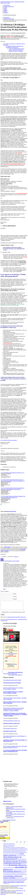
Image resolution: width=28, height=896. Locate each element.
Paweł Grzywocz (12, 511)
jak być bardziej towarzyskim (21, 855)
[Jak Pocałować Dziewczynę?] (10, 728)
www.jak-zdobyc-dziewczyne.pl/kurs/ (9, 440)
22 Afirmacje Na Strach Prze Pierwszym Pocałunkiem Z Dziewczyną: (14, 47)
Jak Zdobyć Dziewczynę (8, 6)
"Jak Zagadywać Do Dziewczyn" (15, 672)
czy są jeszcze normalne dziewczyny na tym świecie (15, 848)
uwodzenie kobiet (6, 883)
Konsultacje (5, 12)
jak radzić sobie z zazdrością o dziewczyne (19, 860)
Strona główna (6, 17)
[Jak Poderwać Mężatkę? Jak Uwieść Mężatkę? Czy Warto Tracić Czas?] (15, 737)
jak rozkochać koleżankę (10, 861)
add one (16, 556)
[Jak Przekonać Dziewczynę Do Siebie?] (12, 680)
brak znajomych (5, 843)
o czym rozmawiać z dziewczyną (15, 875)
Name (15, 593)
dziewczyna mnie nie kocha (16, 852)
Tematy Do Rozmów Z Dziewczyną (11, 723)
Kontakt (5, 11)
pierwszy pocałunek (9, 877)
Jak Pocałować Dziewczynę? (9, 731)
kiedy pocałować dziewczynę (12, 871)
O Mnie (5, 9)
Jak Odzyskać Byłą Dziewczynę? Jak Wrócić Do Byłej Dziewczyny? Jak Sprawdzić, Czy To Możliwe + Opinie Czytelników (15, 714)
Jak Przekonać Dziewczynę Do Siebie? (12, 682)
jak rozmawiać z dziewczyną (17, 865)
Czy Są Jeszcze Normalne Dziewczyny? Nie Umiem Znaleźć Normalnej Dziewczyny (15, 751)
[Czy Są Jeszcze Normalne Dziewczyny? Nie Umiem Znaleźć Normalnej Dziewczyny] (15, 747)
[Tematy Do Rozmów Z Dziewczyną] (11, 720)
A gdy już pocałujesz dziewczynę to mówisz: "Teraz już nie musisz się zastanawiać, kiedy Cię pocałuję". (16, 50)
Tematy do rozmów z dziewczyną (18, 885)
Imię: (6, 660)
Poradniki (5, 10)
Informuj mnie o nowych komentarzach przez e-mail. (13, 612)
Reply (4, 589)
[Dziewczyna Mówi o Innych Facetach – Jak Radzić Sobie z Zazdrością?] (15, 699)
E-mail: (6, 657)
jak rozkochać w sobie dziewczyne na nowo (15, 862)
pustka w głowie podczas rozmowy (14, 879)
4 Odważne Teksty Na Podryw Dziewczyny (16, 617)
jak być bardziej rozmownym (13, 854)
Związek (5, 7)
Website (15, 599)
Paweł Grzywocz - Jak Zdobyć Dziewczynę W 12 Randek (13, 891)
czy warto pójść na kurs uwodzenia (15, 849)
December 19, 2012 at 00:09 (13, 561)
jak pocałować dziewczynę (12, 858)
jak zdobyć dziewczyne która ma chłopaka (20, 869)
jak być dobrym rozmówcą (11, 857)
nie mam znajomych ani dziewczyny (19, 874)
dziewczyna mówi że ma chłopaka (14, 853)
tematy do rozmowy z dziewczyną (13, 882)
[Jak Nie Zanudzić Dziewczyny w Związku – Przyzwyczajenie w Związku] (15, 689)
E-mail (15, 596)
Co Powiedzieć (6, 5)
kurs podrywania (24, 871)
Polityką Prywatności (12, 664)
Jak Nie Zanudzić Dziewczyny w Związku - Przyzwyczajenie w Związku (13, 692)
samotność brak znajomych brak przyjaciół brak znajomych (16, 880)
